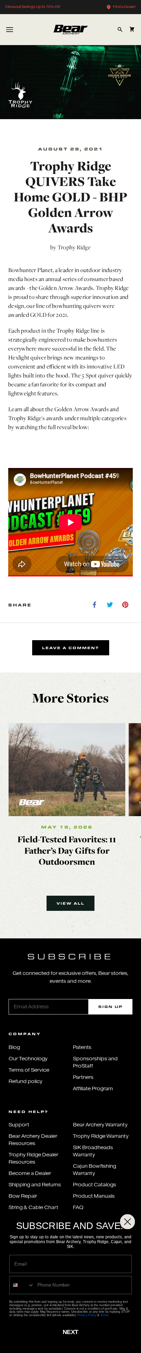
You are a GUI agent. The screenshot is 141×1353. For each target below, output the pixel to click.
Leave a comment (70, 647)
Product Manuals (94, 1196)
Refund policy (25, 1081)
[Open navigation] (9, 29)
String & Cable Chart (33, 1207)
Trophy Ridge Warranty (101, 1136)
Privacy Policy (86, 1315)
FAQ (78, 1207)
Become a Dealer (30, 1173)
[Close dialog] (127, 1221)
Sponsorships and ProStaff (95, 1062)
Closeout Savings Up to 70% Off (32, 6)
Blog (14, 1047)
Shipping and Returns (35, 1185)
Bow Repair (23, 1196)
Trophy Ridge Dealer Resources (33, 1158)
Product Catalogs (94, 1185)
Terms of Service (29, 1070)
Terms (104, 1315)
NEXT (70, 1332)
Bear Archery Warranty (100, 1125)
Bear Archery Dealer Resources (33, 1139)
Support (19, 1125)
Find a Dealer (124, 6)
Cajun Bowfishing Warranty (94, 1169)
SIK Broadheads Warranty (93, 1151)
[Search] (120, 29)
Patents (82, 1047)
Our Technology (28, 1059)
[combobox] (22, 1285)
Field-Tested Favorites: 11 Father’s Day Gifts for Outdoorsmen (66, 850)
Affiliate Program (93, 1089)
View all (70, 903)
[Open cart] (132, 29)
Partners (83, 1077)
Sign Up (110, 1006)
